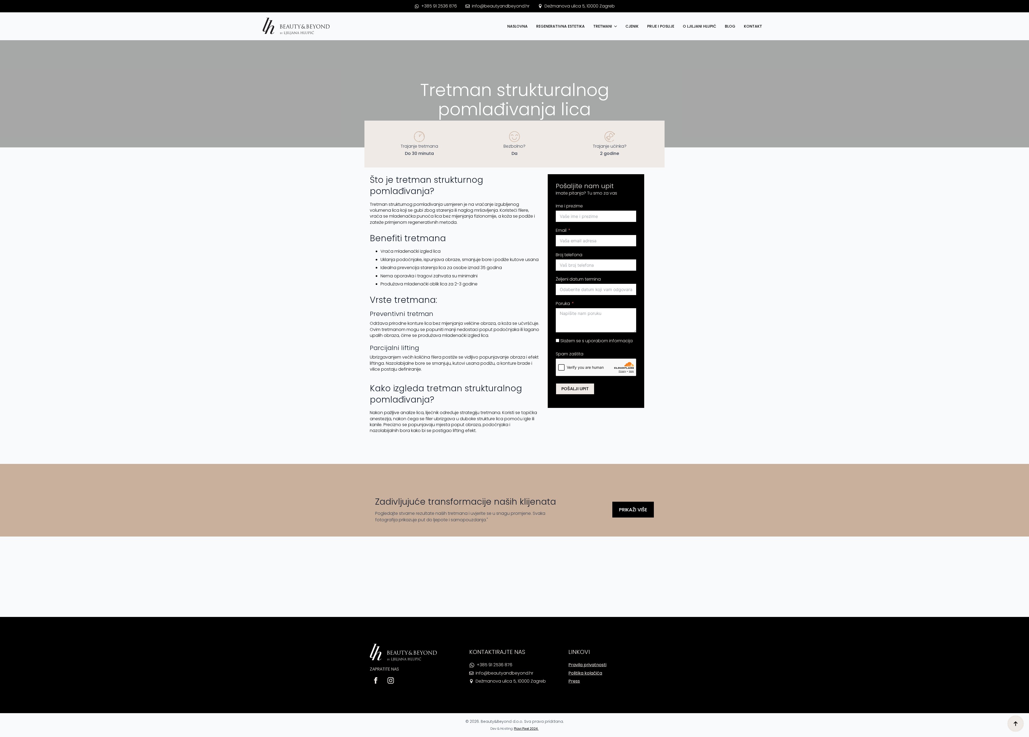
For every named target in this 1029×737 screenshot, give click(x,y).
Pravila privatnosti (587, 665)
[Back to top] (1016, 724)
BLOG (730, 26)
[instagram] (391, 680)
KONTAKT (753, 26)
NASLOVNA (517, 26)
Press (574, 681)
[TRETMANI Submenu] (616, 26)
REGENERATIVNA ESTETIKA (560, 26)
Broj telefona (569, 255)
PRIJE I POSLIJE (660, 26)
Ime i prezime (569, 206)
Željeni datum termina (578, 279)
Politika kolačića (585, 673)
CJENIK (632, 26)
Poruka (563, 303)
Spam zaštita (569, 354)
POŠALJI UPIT (575, 389)
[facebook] (376, 680)
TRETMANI (602, 26)
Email (561, 230)
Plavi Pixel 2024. (526, 728)
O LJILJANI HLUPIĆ (699, 26)
